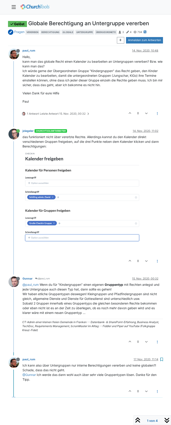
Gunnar (27, 278)
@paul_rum (43, 278)
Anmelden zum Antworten (144, 40)
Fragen (19, 32)
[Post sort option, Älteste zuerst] (120, 40)
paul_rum (28, 50)
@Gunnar (29, 375)
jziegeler (28, 131)
